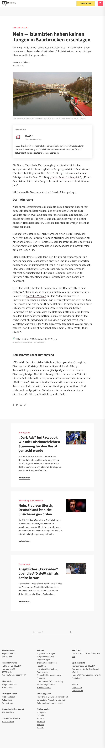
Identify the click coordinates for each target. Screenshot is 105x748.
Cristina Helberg (23, 62)
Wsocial (40, 727)
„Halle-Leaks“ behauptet (64, 177)
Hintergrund (24, 432)
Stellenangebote (44, 687)
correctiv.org (9, 3)
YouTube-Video (35, 296)
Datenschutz (77, 690)
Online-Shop (7, 703)
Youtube (40, 718)
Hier (38, 696)
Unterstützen (85, 3)
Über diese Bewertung (33, 139)
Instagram (41, 712)
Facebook (41, 721)
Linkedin (40, 715)
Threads (40, 724)
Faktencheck (20, 27)
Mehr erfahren (8, 721)
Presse (75, 684)
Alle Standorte (8, 712)
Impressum (77, 687)
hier (73, 656)
